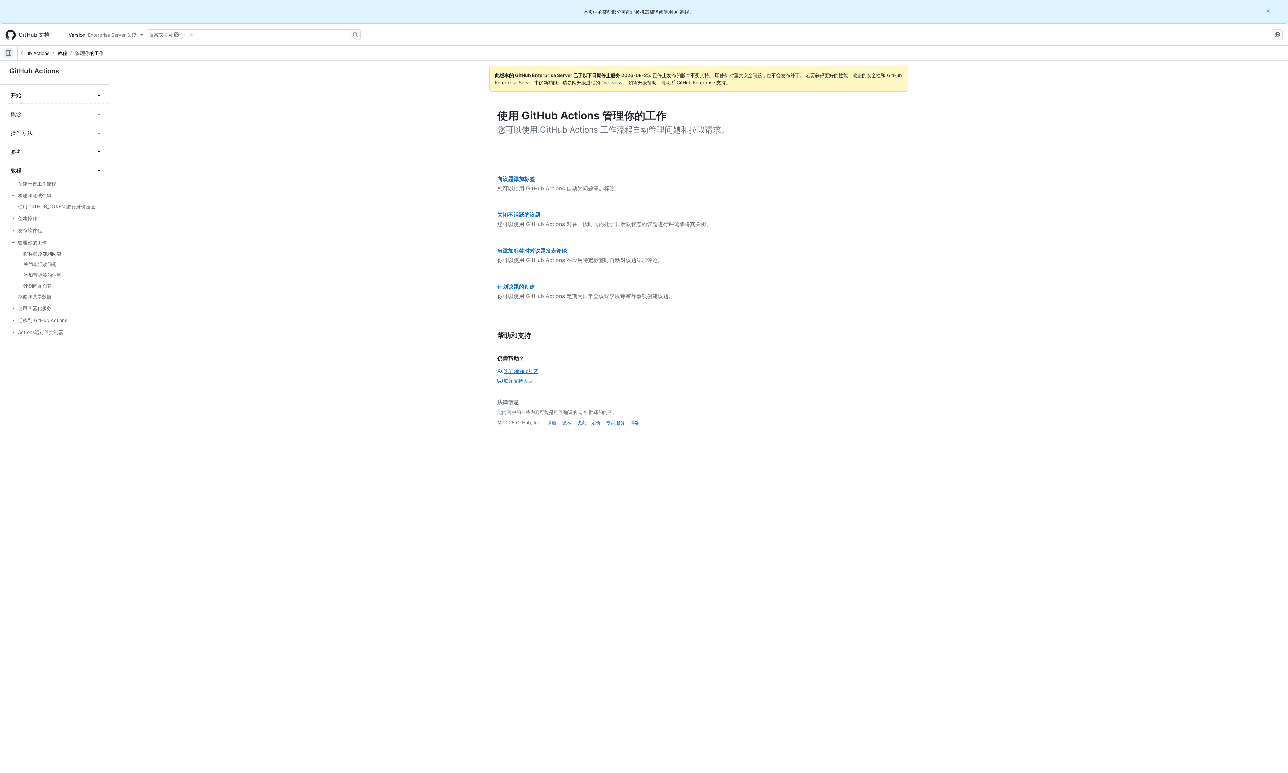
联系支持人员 (518, 381)
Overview (611, 82)
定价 (596, 422)
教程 (62, 53)
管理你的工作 (89, 53)
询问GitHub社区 (521, 371)
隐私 (566, 422)
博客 (635, 422)
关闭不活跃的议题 (518, 214)
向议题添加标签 (516, 178)
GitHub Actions (33, 53)
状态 (581, 422)
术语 (551, 422)
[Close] (1269, 11)
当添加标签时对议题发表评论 (532, 250)
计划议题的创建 (516, 286)
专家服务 (615, 422)
